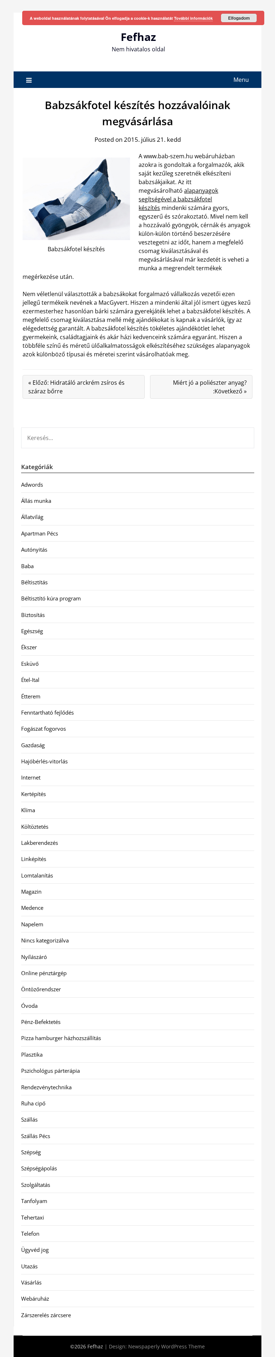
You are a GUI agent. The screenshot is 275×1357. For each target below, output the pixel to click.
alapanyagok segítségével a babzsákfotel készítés (178, 199)
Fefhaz (138, 36)
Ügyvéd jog (35, 1249)
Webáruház (35, 1298)
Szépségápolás (39, 1168)
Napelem (32, 924)
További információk (193, 18)
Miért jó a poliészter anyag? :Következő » (210, 387)
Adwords (32, 484)
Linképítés (33, 858)
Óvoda (29, 1005)
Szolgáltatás (35, 1184)
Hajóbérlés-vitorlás (44, 761)
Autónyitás (34, 549)
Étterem (30, 696)
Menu (241, 80)
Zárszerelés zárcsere (46, 1315)
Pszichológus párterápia (50, 1070)
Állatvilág (32, 516)
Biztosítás (33, 614)
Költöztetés (34, 826)
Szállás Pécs (35, 1136)
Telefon (30, 1233)
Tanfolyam (34, 1200)
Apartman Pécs (39, 533)
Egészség (32, 631)
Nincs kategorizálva (45, 940)
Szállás (29, 1119)
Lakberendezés (39, 842)
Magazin (31, 891)
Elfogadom (239, 18)
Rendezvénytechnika (46, 1087)
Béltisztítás (34, 582)
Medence (32, 907)
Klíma (28, 810)
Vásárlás (31, 1282)
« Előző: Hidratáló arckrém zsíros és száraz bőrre (76, 387)
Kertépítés (33, 793)
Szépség (31, 1152)
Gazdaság (33, 745)
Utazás (29, 1266)
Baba (27, 566)
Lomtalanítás (37, 875)
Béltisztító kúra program (51, 598)
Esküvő (30, 663)
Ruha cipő (33, 1103)
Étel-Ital (30, 679)
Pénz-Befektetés (41, 1021)
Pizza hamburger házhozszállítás (61, 1038)
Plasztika (32, 1054)
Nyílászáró (34, 956)
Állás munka (36, 500)
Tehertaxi (32, 1217)
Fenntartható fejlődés (47, 712)
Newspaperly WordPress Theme (166, 1346)
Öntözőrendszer (41, 989)
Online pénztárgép (44, 973)
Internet (30, 777)
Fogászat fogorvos (43, 728)
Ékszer (29, 647)
